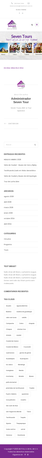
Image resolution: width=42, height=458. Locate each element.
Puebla (32, 388)
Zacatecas (21, 435)
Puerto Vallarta (11, 394)
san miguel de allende (13, 412)
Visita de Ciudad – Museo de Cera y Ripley (20, 165)
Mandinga (21, 365)
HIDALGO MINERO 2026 (12, 159)
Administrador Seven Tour (21, 100)
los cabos (9, 365)
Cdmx (21, 323)
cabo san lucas (11, 317)
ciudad (18, 335)
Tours (6, 250)
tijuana (8, 423)
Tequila (23, 417)
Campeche (10, 323)
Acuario (8, 306)
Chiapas (9, 329)
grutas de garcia (25, 353)
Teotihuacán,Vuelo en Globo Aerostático (20, 170)
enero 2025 (8, 213)
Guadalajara (10, 359)
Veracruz (9, 435)
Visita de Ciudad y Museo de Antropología (20, 176)
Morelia (21, 376)
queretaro (25, 394)
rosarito (23, 400)
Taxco (29, 412)
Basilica (8, 312)
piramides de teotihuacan (15, 388)
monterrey (9, 376)
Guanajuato (24, 359)
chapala (31, 323)
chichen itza (21, 329)
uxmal (23, 429)
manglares (10, 370)
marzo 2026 (8, 207)
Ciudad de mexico (12, 341)
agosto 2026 (9, 196)
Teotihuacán (10, 417)
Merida (21, 370)
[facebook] (19, 13)
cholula (8, 335)
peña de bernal (11, 382)
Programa (8, 244)
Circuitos (7, 239)
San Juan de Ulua (12, 406)
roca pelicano (10, 400)
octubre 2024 (9, 218)
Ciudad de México (12, 347)
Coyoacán (27, 347)
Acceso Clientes (21, 10)
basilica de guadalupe (24, 312)
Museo (31, 376)
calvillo (24, 317)
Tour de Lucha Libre (11, 181)
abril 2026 (7, 202)
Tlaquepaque (21, 423)
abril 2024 (8, 224)
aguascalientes (22, 306)
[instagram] (22, 13)
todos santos (10, 429)
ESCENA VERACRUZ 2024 (13, 68)
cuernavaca (10, 353)
